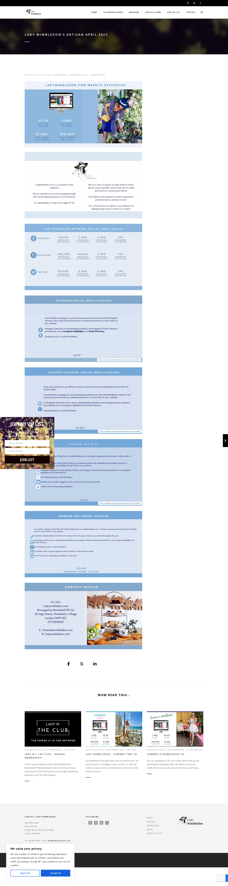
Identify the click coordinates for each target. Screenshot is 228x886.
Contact (191, 12)
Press (150, 829)
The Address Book (113, 12)
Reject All (25, 873)
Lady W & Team (153, 12)
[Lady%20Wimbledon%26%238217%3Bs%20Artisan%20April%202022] (69, 664)
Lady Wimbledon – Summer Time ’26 (111, 754)
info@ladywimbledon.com (59, 840)
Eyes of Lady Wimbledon (52, 75)
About (150, 818)
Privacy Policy (155, 833)
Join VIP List (173, 12)
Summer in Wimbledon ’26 (165, 754)
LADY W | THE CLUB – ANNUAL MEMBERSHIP (45, 756)
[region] (40, 861)
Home (94, 12)
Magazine (134, 12)
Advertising (98, 75)
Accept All (55, 873)
